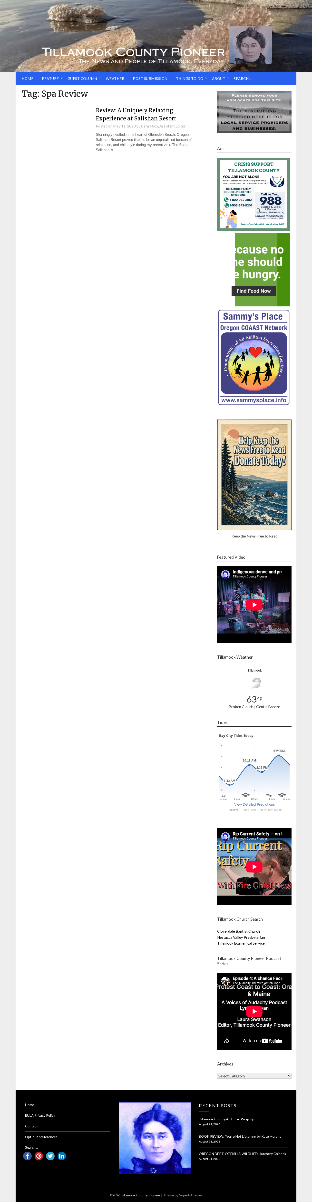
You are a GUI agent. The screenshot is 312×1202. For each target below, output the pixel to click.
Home (27, 78)
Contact (31, 1126)
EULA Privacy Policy (40, 1115)
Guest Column (82, 78)
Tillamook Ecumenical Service (241, 943)
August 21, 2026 (209, 1124)
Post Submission (150, 78)
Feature (50, 78)
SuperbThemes (191, 1195)
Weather (115, 78)
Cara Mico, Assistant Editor (163, 126)
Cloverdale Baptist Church (238, 931)
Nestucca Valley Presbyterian (241, 937)
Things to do (190, 78)
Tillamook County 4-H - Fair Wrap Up (226, 1119)
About (218, 78)
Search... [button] (242, 78)
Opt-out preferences (41, 1137)
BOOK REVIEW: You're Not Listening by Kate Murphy (240, 1136)
